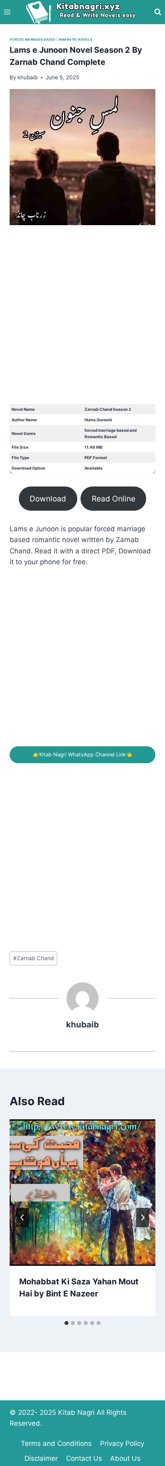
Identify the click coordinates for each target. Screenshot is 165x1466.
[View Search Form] (158, 12)
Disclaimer (41, 1458)
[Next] (142, 1217)
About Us (125, 1458)
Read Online (113, 498)
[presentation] (82, 1192)
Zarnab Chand (33, 958)
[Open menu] (7, 12)
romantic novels (76, 39)
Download (48, 498)
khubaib (82, 1024)
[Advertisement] (82, 321)
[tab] (66, 1323)
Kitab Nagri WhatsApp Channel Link (82, 755)
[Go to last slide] (22, 1217)
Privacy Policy (122, 1443)
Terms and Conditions (56, 1443)
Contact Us (84, 1458)
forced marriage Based (32, 39)
